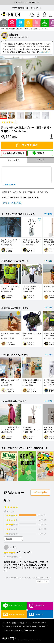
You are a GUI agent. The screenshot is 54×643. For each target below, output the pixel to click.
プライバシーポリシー (12, 630)
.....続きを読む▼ (45, 52)
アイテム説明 (13, 159)
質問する (40, 153)
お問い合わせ (38, 622)
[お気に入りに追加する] (49, 105)
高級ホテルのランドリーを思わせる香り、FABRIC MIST (10, 241)
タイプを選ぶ (29, 145)
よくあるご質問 (9, 622)
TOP (2, 29)
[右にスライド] (51, 235)
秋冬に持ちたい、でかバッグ (32, 334)
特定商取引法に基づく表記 (24, 626)
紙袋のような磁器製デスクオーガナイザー (32, 381)
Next (49, 83)
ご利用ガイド (24, 622)
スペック (40, 159)
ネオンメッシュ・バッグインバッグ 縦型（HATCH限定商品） (10, 288)
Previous (4, 83)
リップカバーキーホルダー (10, 334)
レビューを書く (40, 492)
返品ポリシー (30, 630)
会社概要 (6, 626)
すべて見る (48, 214)
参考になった (42, 581)
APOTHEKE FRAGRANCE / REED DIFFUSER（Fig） (30, 428)
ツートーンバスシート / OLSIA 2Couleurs (10, 428)
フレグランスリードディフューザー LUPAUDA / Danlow (32, 241)
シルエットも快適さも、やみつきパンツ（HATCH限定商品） (32, 288)
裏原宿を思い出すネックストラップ (10, 381)
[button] (38, 14)
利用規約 (42, 626)
